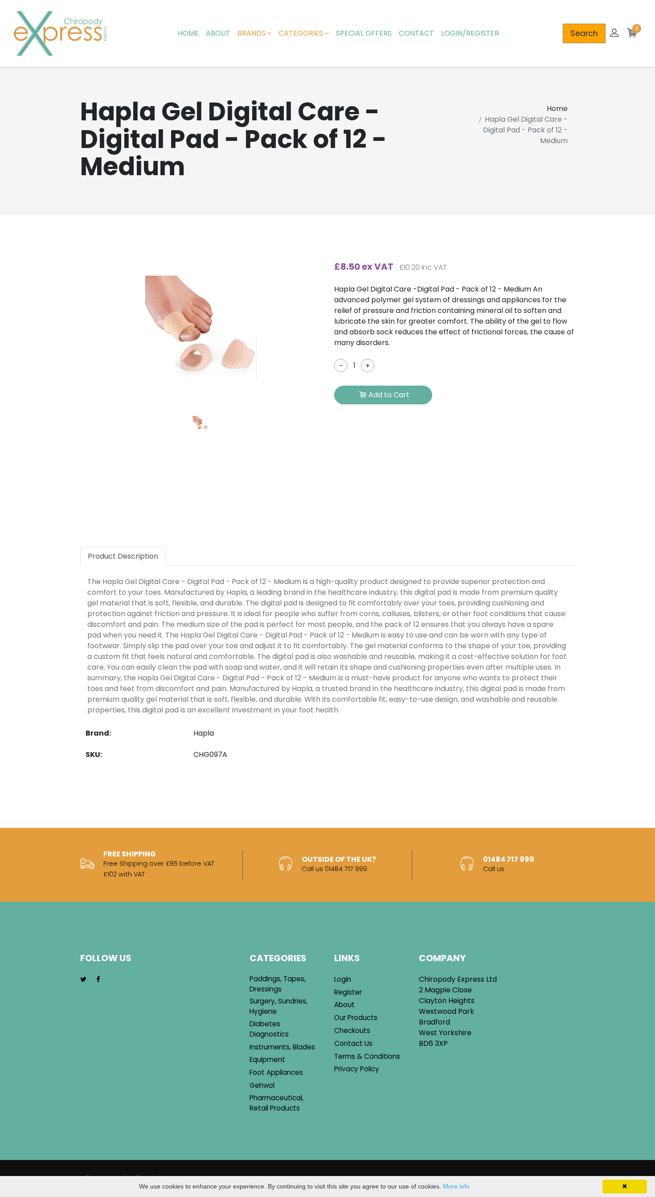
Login (342, 979)
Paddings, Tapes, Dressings (278, 984)
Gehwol (262, 1085)
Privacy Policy (356, 1069)
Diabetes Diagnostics (269, 1029)
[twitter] (83, 980)
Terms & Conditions (367, 1056)
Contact (416, 33)
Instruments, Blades (282, 1047)
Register (348, 992)
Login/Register (470, 33)
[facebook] (98, 980)
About (218, 33)
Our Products (355, 1017)
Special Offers (364, 33)
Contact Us (353, 1043)
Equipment (267, 1059)
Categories (300, 33)
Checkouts (352, 1030)
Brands (251, 33)
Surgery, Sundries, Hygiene (278, 1006)
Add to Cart (388, 395)
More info (456, 1186)
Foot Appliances (276, 1072)
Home (188, 33)
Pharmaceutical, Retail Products (276, 1103)
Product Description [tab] (123, 556)
